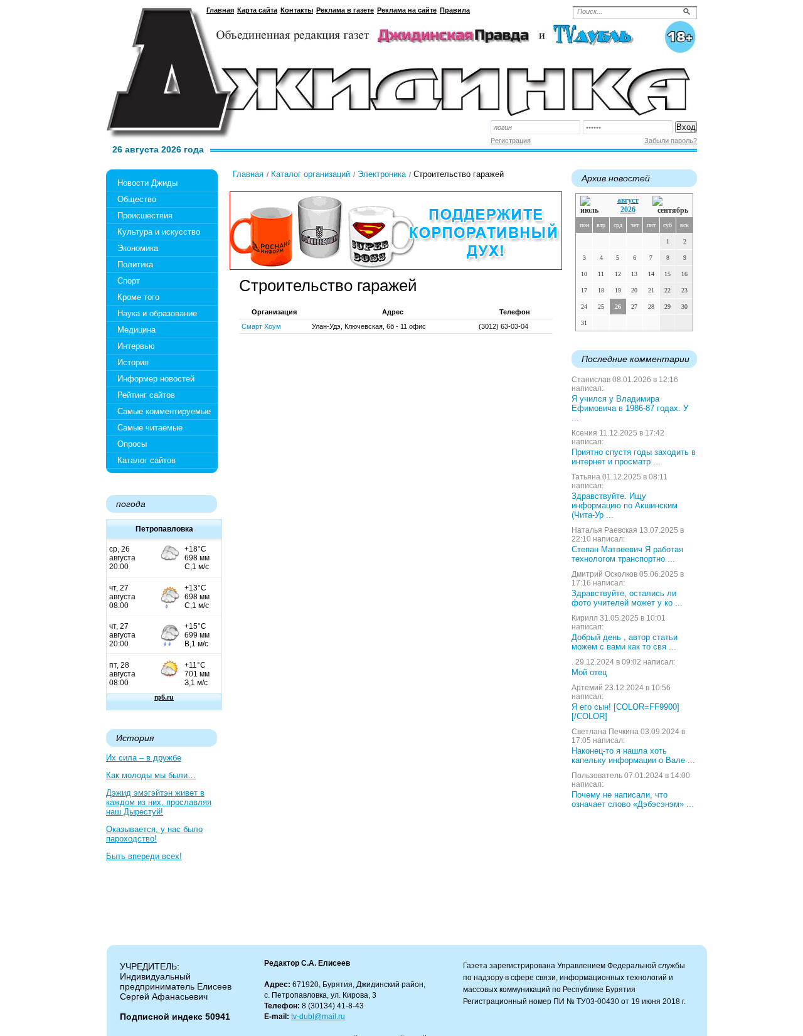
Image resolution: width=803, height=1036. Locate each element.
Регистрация (511, 140)
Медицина (136, 329)
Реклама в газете (345, 10)
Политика (135, 264)
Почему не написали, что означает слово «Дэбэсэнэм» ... (633, 799)
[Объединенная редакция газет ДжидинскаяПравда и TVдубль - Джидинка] (401, 68)
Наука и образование (157, 313)
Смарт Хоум (261, 326)
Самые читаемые (150, 427)
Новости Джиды (147, 183)
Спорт (128, 281)
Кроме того (138, 297)
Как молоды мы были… (151, 775)
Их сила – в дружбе (143, 757)
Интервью (136, 346)
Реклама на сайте (407, 10)
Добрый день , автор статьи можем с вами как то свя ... (625, 642)
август (628, 200)
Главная (220, 10)
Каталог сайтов (146, 460)
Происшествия (145, 215)
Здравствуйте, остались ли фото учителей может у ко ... (627, 598)
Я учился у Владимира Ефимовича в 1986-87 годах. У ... (630, 408)
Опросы (132, 444)
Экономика (137, 248)
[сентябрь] (670, 205)
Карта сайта (257, 10)
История (133, 362)
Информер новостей (155, 378)
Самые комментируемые (164, 411)
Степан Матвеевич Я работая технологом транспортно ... (627, 554)
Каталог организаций (310, 174)
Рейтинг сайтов (146, 395)
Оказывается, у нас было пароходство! (154, 834)
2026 (627, 209)
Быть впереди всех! (144, 856)
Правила (455, 10)
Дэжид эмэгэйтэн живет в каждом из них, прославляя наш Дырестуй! (158, 802)
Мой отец (589, 672)
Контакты (296, 10)
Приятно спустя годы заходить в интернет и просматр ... (634, 456)
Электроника (382, 174)
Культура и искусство (158, 232)
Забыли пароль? (670, 140)
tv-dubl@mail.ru (318, 1016)
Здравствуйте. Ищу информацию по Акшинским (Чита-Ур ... (625, 505)
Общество (136, 199)
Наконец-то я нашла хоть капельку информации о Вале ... (633, 755)
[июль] (591, 205)
